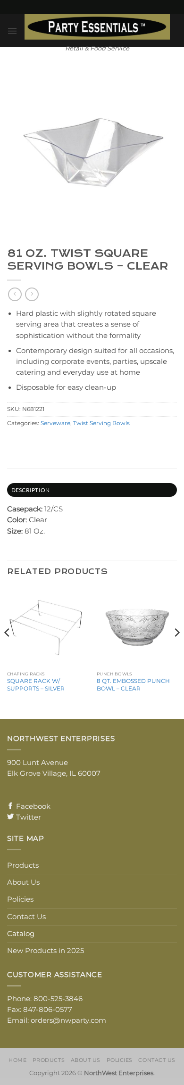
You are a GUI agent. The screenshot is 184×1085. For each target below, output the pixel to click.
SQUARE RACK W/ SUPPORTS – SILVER (36, 684)
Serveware (55, 423)
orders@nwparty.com (68, 1020)
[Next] (176, 651)
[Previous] (7, 651)
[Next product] (14, 294)
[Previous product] (31, 294)
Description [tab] (30, 490)
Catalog (20, 933)
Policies (20, 899)
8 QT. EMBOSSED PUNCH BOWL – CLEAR (133, 684)
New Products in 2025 (45, 950)
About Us (23, 882)
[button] (12, 31)
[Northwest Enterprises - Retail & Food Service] (97, 27)
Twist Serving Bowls (101, 423)
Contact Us (26, 916)
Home (17, 1060)
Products (23, 865)
